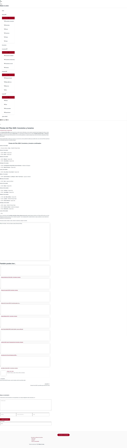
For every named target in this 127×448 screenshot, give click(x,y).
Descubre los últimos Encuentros (37, 437)
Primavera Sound (8, 78)
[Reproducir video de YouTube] (25, 241)
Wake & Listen (4, 6)
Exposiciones (7, 112)
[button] (5, 15)
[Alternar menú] (8, 18)
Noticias (3, 14)
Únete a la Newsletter (35, 441)
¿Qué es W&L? (5, 116)
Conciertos (4, 49)
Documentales (8, 108)
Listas (6, 41)
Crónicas (7, 67)
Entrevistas (7, 25)
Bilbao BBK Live (8, 82)
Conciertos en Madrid (9, 55)
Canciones (7, 33)
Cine (6, 104)
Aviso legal (33, 438)
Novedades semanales (9, 21)
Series (6, 100)
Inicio (3, 10)
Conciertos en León (9, 63)
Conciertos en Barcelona (10, 59)
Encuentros (4, 45)
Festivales (4, 71)
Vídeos (6, 37)
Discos (6, 29)
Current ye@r (2, 421)
